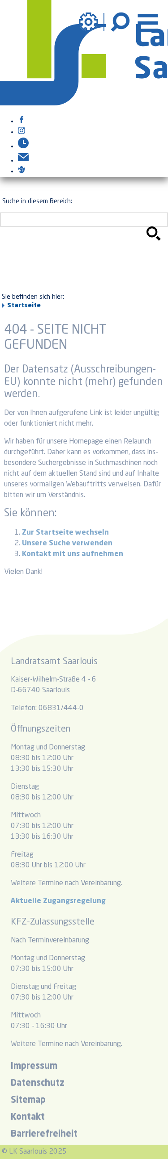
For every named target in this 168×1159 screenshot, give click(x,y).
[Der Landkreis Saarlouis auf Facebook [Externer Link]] (21, 121)
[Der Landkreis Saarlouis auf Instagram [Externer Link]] (21, 132)
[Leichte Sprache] (21, 171)
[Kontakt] (23, 160)
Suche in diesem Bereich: (37, 201)
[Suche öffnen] (121, 22)
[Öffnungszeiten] (23, 146)
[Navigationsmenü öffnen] (148, 22)
